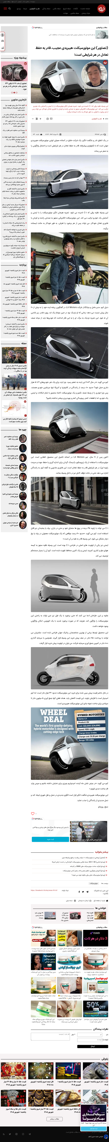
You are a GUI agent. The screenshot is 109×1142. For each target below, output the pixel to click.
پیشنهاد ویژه (20, 58)
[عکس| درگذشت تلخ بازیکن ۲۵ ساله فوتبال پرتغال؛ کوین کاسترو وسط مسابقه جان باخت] (23, 486)
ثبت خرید (50, 839)
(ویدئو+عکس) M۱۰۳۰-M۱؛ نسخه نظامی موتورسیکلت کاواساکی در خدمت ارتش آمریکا (78, 862)
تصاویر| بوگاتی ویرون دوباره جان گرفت (14, 147)
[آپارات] (16, 1134)
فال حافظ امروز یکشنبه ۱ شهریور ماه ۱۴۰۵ (14, 305)
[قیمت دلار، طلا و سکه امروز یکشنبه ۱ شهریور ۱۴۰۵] (13, 1098)
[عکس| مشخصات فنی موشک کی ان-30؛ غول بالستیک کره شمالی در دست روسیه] (14, 382)
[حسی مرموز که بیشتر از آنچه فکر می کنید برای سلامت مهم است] (14, 408)
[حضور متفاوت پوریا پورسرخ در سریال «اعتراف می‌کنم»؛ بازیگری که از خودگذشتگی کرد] (23, 448)
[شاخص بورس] (2, 48)
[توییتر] (83, 892)
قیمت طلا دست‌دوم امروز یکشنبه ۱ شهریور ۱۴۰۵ (14, 334)
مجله (23, 343)
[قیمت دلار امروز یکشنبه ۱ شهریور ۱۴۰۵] (95, 1070)
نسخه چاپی (69, 901)
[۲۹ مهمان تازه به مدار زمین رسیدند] (50, 915)
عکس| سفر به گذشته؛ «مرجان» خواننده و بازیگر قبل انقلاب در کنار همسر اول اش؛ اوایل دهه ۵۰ (14, 326)
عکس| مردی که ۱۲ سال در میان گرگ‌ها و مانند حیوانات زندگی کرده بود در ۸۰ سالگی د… (15, 368)
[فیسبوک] (79, 892)
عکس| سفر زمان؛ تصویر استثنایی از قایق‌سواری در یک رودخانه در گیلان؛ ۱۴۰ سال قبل (14, 216)
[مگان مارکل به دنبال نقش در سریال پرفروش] (23, 515)
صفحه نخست (85, 8)
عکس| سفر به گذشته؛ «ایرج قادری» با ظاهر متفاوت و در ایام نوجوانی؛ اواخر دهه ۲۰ (14, 239)
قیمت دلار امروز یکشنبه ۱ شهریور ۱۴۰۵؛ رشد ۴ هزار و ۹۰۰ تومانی (15, 298)
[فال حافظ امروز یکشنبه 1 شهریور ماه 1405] (68, 1098)
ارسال (93, 1046)
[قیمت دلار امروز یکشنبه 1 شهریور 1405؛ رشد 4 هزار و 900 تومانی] (95, 1098)
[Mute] (75, 840)
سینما (25, 8)
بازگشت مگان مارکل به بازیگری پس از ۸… (11, 476)
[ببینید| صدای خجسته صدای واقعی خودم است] (23, 467)
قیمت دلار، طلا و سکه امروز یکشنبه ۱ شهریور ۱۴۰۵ (13, 318)
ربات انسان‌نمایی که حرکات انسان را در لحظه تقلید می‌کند (14, 224)
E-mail (105, 1040)
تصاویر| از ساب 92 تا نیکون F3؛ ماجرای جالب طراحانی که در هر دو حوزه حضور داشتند (64, 920)
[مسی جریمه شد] (23, 505)
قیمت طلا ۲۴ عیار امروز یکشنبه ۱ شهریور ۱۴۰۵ (15, 312)
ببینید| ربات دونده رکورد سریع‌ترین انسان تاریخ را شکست (14, 246)
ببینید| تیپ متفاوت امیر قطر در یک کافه (14, 131)
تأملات (75, 8)
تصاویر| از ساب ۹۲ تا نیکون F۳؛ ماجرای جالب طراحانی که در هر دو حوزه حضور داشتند (14, 123)
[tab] (16, 92)
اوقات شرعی (6, 2)
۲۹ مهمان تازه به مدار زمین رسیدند (39, 915)
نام (107, 1034)
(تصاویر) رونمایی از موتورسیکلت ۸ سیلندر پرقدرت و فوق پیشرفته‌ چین (83, 857)
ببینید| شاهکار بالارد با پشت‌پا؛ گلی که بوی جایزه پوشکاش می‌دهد (14, 183)
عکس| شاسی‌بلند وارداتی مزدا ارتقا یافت (14, 199)
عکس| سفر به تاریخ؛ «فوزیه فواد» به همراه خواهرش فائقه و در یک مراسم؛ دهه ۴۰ (13, 139)
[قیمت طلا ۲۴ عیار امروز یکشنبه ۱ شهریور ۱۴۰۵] (40, 1098)
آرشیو (19, 2)
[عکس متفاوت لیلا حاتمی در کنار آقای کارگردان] (23, 458)
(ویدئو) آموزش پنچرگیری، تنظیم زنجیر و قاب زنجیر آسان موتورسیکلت (84, 871)
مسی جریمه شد (13, 503)
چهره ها (22, 430)
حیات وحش (86, 13)
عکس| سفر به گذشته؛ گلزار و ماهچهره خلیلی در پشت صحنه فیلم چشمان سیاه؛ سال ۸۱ (13, 191)
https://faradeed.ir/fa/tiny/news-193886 (44, 890)
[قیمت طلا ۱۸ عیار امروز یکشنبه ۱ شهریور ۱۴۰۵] (68, 1070)
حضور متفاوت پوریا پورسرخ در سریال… (12, 447)
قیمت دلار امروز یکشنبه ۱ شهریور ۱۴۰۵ (15, 271)
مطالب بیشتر (54, 1119)
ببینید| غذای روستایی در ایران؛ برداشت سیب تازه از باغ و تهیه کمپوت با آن (15, 171)
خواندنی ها (100, 908)
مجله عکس (57, 8)
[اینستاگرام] (23, 1134)
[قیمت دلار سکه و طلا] (2, 36)
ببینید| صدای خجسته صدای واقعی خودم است (10, 466)
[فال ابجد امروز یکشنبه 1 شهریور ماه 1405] (40, 1070)
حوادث (65, 13)
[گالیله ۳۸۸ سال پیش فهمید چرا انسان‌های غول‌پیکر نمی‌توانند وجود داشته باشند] (100, 915)
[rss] (4, 1134)
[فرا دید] (101, 8)
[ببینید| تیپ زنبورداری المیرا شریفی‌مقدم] (23, 496)
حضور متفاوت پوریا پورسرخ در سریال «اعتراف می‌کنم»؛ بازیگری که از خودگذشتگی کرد (14, 254)
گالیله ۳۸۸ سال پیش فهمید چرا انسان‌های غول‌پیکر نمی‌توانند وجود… (16, 86)
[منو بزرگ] (5, 8)
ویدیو (19, 8)
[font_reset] (37, 119)
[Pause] (72, 840)
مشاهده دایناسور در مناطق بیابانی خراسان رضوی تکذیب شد (14, 154)
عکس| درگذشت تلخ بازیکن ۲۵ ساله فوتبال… (10, 485)
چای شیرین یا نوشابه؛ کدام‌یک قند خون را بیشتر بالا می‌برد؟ (14, 231)
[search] (10, 8)
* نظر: (73, 1034)
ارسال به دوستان (83, 900)
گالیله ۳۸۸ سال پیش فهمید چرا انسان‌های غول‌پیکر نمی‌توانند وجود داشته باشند (89, 921)
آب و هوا (14, 2)
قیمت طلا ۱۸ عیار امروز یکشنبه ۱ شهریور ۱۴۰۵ (15, 278)
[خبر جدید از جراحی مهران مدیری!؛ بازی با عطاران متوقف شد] (23, 524)
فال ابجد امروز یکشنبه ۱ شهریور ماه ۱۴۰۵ (14, 285)
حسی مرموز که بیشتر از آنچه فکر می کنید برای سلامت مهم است (15, 420)
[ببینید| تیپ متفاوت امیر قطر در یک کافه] (23, 438)
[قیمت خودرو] (2, 41)
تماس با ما (26, 2)
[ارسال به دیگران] (51, 119)
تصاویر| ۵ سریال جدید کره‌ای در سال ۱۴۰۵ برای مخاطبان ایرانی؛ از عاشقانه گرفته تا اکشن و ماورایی (13, 207)
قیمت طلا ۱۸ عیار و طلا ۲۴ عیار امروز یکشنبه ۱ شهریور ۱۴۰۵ (13, 291)
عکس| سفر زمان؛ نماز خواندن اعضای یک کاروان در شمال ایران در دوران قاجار (13, 162)
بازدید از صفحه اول (99, 900)
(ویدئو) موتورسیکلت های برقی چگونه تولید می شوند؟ (88, 875)
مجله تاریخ (67, 8)
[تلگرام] (87, 892)
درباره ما (33, 2)
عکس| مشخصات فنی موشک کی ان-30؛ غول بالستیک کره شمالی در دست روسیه (15, 395)
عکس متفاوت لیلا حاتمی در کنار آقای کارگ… (10, 457)
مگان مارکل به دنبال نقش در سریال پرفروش (10, 514)
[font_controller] (40, 119)
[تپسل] (33, 819)
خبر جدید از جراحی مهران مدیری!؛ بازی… (10, 524)
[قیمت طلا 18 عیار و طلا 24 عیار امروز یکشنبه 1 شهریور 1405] (13, 1070)
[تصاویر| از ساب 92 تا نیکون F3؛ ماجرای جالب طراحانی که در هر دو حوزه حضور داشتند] (75, 915)
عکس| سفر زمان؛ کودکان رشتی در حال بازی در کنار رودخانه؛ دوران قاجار (13, 115)
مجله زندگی (46, 8)
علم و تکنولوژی (35, 8)
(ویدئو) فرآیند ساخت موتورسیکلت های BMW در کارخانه (87, 866)
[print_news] (47, 119)
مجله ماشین (74, 13)
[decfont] (33, 119)
